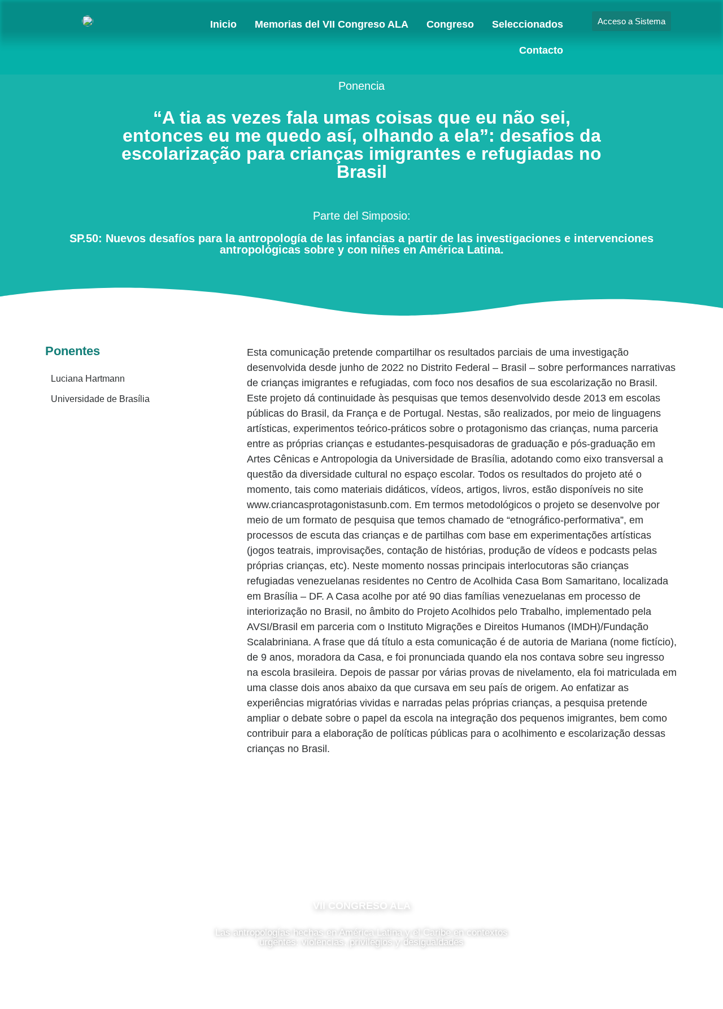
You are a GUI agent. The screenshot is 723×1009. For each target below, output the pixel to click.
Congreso (450, 24)
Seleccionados (527, 24)
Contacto (541, 50)
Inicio (223, 24)
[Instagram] (361, 855)
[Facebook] (327, 855)
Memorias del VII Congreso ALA (331, 24)
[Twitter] (395, 855)
